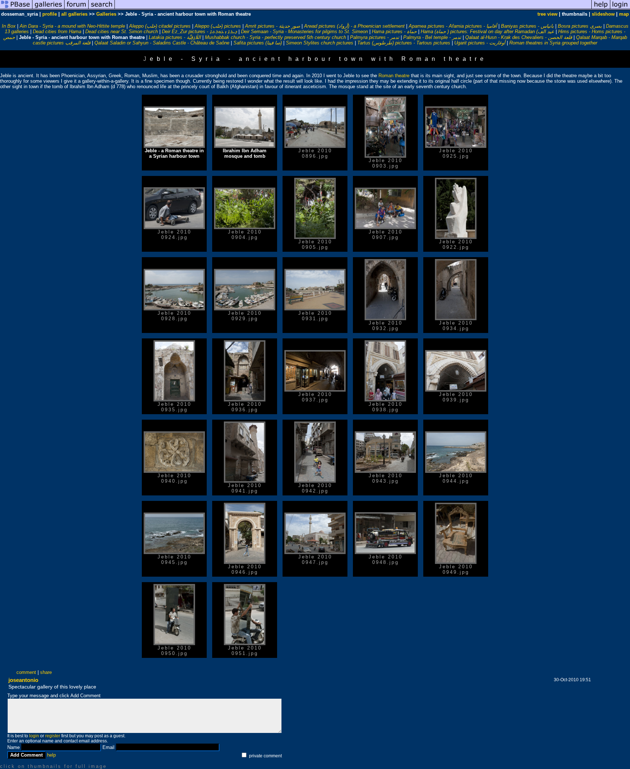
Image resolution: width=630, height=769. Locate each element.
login (34, 735)
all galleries (74, 14)
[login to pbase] (620, 8)
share (46, 672)
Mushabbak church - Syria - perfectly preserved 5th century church (275, 37)
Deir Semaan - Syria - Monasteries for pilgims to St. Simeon (304, 31)
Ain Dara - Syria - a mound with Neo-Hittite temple (72, 26)
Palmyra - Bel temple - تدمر (432, 37)
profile (49, 14)
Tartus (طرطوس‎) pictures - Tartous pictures (403, 43)
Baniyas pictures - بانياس (527, 26)
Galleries (106, 14)
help (51, 755)
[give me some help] (600, 8)
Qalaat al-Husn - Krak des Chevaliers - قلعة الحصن (518, 37)
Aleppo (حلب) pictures (218, 26)
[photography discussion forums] (77, 8)
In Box (9, 26)
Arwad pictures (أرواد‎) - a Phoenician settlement (354, 26)
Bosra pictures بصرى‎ (580, 26)
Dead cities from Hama (57, 31)
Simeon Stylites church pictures (319, 43)
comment (26, 672)
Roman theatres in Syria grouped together (553, 43)
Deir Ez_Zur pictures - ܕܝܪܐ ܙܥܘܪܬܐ (199, 31)
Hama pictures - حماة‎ (394, 31)
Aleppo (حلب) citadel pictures (160, 26)
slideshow (603, 14)
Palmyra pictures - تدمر (374, 37)
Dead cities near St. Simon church (121, 31)
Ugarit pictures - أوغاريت (479, 43)
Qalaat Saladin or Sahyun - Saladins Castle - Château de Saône (161, 43)
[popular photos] (353, 8)
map (624, 14)
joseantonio (23, 680)
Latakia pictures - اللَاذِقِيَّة (175, 37)
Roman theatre (393, 75)
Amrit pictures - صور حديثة (272, 26)
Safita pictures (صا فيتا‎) (257, 43)
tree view (547, 14)
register (52, 735)
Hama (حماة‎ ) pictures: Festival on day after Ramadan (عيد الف (487, 31)
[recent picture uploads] (48, 8)
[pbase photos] (16, 8)
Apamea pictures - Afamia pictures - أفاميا (453, 26)
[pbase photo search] (102, 8)
